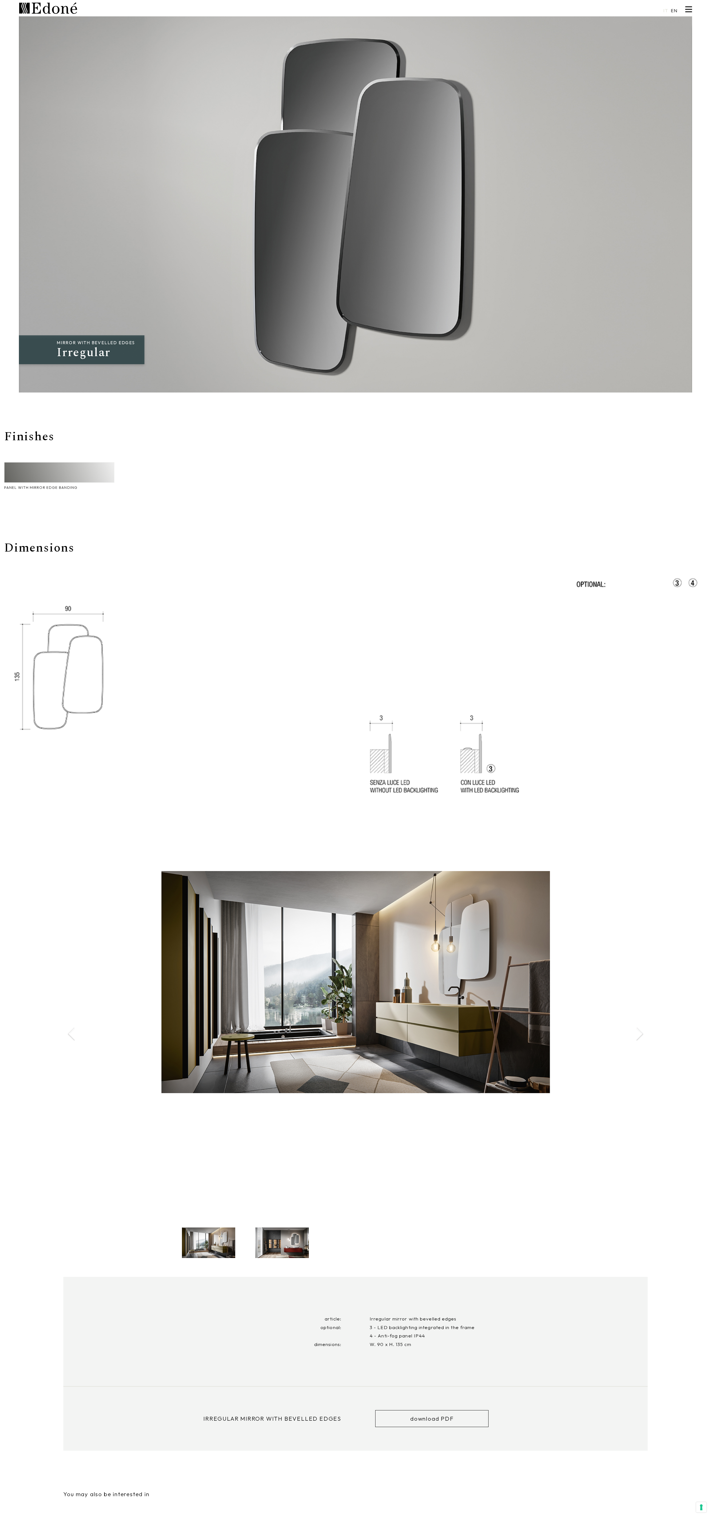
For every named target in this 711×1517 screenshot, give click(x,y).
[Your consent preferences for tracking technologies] (701, 1507)
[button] (639, 1034)
